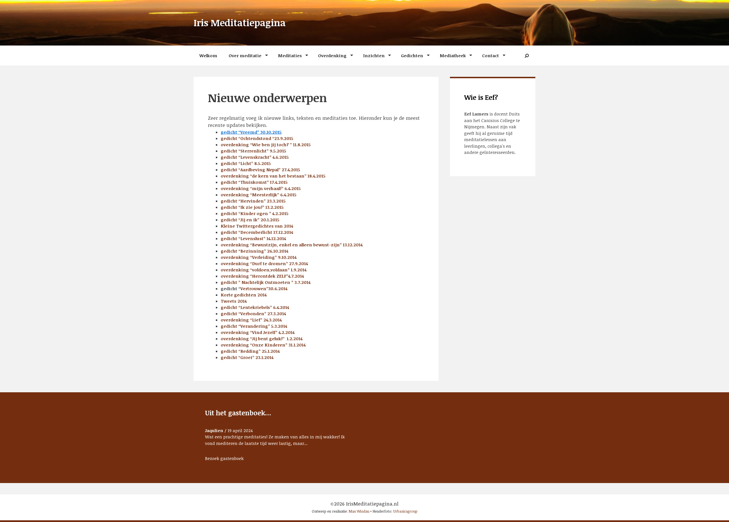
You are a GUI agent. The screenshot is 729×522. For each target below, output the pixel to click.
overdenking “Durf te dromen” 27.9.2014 (264, 263)
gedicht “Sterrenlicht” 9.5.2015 (253, 151)
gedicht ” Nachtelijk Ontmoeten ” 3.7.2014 (265, 282)
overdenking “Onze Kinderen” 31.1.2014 (263, 345)
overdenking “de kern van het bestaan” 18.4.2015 (273, 176)
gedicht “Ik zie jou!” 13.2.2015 (252, 207)
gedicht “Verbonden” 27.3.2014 (253, 313)
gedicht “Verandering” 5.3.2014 (254, 326)
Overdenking (332, 55)
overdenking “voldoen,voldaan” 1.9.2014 (263, 270)
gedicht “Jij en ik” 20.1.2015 (250, 219)
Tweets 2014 (234, 301)
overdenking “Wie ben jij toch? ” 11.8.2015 (266, 144)
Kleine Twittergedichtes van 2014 (257, 226)
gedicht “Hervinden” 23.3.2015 (253, 201)
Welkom (208, 55)
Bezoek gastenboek (224, 458)
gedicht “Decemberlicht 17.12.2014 (257, 232)
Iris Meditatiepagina (240, 22)
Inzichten (374, 55)
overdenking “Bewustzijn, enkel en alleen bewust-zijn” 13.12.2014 (292, 244)
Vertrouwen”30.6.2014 (263, 288)
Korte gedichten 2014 (244, 295)
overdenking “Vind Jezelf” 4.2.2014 (257, 332)
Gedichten (412, 55)
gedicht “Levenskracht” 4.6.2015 (255, 157)
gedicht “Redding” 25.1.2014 (250, 351)
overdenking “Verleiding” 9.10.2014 (258, 257)
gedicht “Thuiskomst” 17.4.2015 (254, 182)
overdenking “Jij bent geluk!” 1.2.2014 (261, 338)
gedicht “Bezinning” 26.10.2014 (254, 251)
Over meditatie (245, 55)
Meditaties (290, 55)
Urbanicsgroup (405, 511)
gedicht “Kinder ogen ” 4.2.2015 (254, 213)
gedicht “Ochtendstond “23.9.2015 (257, 138)
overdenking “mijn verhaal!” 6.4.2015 (261, 188)
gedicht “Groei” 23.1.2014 (247, 357)
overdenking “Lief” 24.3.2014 (251, 320)
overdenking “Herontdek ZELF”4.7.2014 (262, 276)
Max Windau (359, 511)
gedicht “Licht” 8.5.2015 (246, 163)
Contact (490, 55)
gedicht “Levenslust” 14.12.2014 (253, 238)
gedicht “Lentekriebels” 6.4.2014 (255, 307)
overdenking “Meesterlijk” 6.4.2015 (258, 194)
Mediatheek (453, 55)
